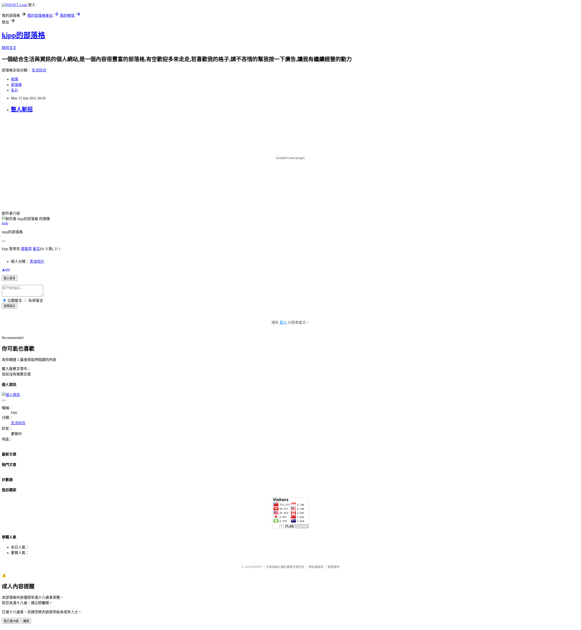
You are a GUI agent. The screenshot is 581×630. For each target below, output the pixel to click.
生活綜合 (39, 70)
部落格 (16, 85)
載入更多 (9, 278)
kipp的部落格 (23, 35)
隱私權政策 (316, 567)
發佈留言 (9, 306)
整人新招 (22, 109)
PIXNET (256, 567)
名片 (14, 90)
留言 (36, 249)
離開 (26, 621)
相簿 (14, 79)
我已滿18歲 (11, 621)
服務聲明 (334, 567)
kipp (5, 223)
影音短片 (37, 261)
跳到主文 (9, 48)
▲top (6, 269)
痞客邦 (26, 249)
